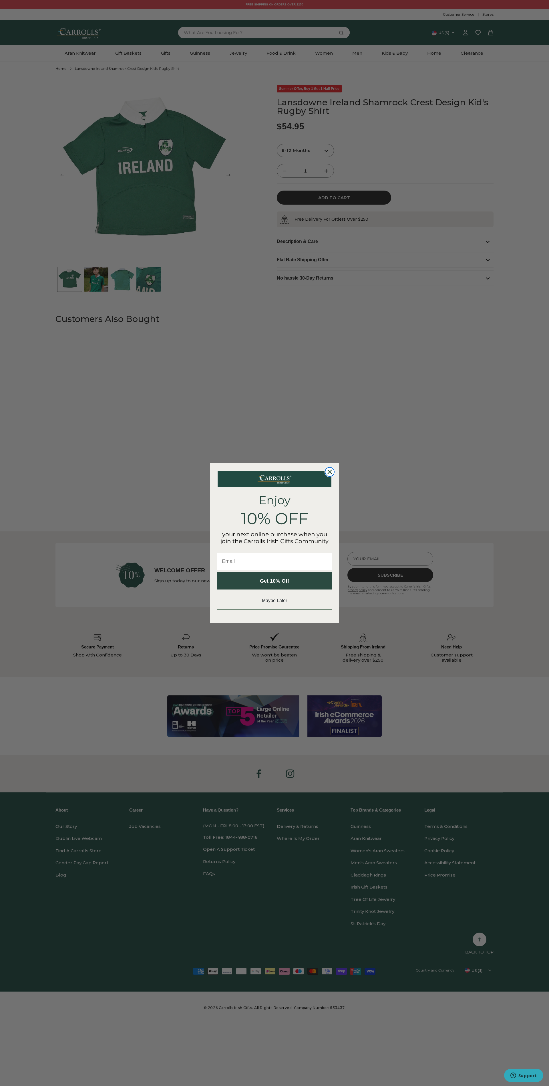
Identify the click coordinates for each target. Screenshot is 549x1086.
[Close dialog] (329, 471)
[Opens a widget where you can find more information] (523, 1076)
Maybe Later (274, 600)
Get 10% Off (274, 581)
